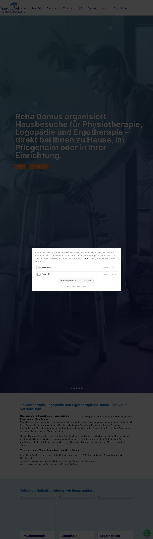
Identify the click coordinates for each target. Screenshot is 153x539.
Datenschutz (88, 258)
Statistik (46, 274)
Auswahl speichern (68, 280)
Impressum (71, 286)
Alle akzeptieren (87, 280)
